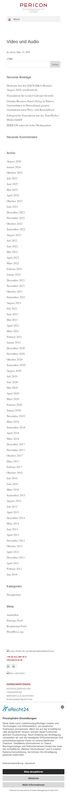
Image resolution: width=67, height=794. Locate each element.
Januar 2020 (14, 410)
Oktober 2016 (15, 472)
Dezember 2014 (16, 518)
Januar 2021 (14, 342)
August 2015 (14, 501)
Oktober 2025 (15, 173)
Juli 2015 (12, 506)
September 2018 (16, 427)
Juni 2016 (12, 484)
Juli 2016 (12, 478)
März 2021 (13, 331)
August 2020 (14, 371)
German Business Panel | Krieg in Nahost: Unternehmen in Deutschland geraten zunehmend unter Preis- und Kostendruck (30, 105)
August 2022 (14, 235)
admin (12, 52)
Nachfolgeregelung (19, 689)
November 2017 (16, 450)
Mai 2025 (12, 190)
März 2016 (13, 489)
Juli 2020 (12, 376)
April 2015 (13, 512)
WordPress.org (15, 632)
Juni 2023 (12, 206)
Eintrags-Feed (15, 620)
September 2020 (16, 365)
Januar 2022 (14, 274)
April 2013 (13, 535)
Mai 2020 (12, 388)
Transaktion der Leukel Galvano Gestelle (30, 95)
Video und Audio (23, 41)
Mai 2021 (12, 320)
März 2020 (13, 399)
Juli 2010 (12, 574)
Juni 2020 (12, 382)
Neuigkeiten (14, 595)
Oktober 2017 (15, 455)
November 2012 (16, 540)
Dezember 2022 (16, 212)
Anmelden (13, 615)
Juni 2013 (12, 529)
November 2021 (16, 286)
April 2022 (13, 257)
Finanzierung (14, 692)
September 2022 (16, 229)
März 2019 (13, 421)
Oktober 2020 (15, 359)
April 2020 (13, 393)
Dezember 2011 (16, 557)
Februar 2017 (14, 467)
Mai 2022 (12, 252)
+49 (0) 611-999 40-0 (17, 657)
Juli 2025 (12, 178)
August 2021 (14, 303)
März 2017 (13, 461)
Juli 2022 (12, 240)
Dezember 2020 (16, 348)
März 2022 (13, 263)
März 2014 (13, 523)
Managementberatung (19, 699)
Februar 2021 (14, 337)
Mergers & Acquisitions (20, 696)
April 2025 (13, 195)
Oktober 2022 (15, 224)
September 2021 (16, 297)
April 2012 (13, 552)
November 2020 (16, 354)
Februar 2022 (14, 269)
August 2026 (14, 161)
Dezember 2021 (16, 280)
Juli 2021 (12, 308)
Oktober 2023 (15, 201)
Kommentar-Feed (16, 626)
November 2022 (16, 218)
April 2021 (13, 325)
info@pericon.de (15, 660)
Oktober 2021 (15, 291)
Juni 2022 (12, 246)
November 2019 (16, 416)
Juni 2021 (12, 314)
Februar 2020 (14, 405)
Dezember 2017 (16, 444)
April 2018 (13, 433)
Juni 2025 (12, 184)
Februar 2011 (14, 569)
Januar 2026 (14, 167)
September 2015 (16, 495)
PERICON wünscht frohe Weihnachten (29, 125)
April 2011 (13, 563)
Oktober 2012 (15, 546)
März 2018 (13, 439)
